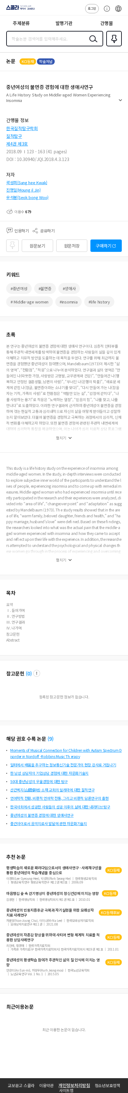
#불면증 (45, 288)
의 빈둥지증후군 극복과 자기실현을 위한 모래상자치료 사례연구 (50, 912)
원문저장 (72, 246)
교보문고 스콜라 (21, 1085)
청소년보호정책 (107, 1085)
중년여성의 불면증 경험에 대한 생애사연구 (42, 815)
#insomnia (68, 302)
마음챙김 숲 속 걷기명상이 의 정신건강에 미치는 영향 (52, 893)
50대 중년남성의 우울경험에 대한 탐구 (39, 781)
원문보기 (37, 246)
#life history (99, 302)
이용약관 (46, 1085)
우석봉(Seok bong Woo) (27, 197)
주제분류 (21, 23)
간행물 (106, 23)
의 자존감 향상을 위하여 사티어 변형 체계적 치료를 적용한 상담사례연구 (53, 937)
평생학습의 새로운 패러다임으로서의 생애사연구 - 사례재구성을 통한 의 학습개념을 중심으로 (54, 870)
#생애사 (69, 288)
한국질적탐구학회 (22, 128)
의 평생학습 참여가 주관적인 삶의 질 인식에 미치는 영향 (53, 962)
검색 (92, 43)
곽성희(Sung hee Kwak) (26, 182)
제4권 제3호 (17, 144)
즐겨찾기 (113, 45)
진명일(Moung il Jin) (23, 190)
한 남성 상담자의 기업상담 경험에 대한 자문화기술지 (49, 773)
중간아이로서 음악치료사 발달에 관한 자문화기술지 (48, 823)
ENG (118, 11)
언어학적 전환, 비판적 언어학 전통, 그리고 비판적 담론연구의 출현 (59, 798)
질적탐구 (14, 136)
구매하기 (104, 246)
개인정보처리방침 (74, 1085)
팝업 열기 (36, 673)
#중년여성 (19, 288)
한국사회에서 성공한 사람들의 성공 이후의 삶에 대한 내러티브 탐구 (60, 806)
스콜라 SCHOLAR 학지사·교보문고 (19, 9)
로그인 (92, 8)
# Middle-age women (29, 302)
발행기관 (64, 23)
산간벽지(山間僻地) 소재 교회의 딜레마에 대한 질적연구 (52, 789)
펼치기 (120, 102)
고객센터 (105, 11)
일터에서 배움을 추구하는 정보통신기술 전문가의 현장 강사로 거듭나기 (63, 764)
